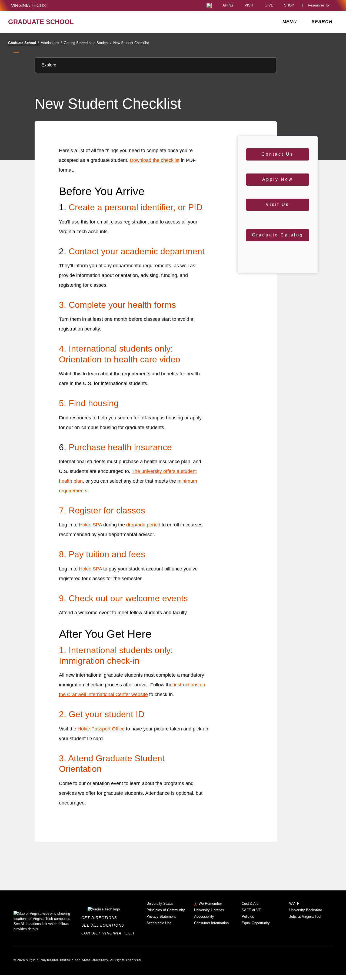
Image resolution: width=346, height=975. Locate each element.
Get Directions (101, 918)
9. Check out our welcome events (123, 598)
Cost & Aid (250, 903)
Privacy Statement (161, 916)
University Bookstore (305, 910)
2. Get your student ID (101, 714)
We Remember (210, 903)
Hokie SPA (90, 524)
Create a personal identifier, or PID (135, 207)
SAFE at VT (251, 910)
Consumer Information (211, 923)
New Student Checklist (131, 43)
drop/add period (143, 524)
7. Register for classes (102, 510)
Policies (248, 916)
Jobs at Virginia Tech (305, 916)
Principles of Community (166, 910)
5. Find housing (89, 403)
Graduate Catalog (277, 235)
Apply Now (277, 179)
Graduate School (23, 43)
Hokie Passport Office (101, 729)
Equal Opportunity (256, 923)
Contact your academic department (137, 251)
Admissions (51, 43)
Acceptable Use (159, 923)
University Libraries (209, 910)
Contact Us (277, 154)
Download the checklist (154, 160)
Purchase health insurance (120, 447)
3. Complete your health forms (117, 305)
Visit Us (277, 204)
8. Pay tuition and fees (102, 554)
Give (269, 5)
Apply (228, 5)
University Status (160, 903)
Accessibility (204, 916)
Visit (249, 5)
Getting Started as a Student (87, 43)
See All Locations (104, 925)
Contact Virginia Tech (109, 933)
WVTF (294, 903)
